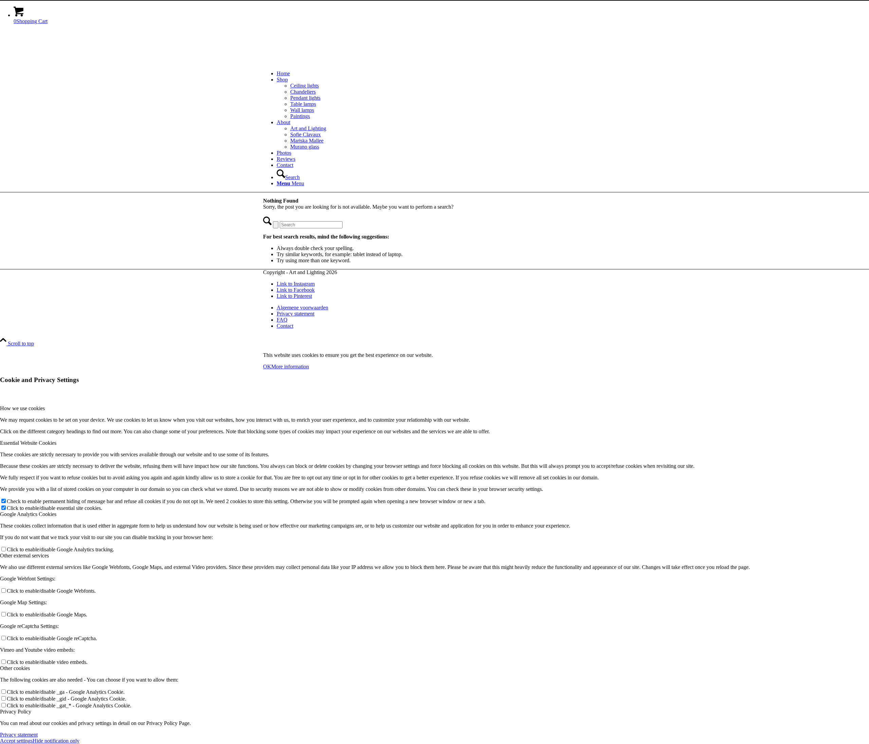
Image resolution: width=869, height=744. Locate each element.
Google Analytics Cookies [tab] (28, 514)
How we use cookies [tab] (22, 408)
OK (267, 366)
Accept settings (16, 741)
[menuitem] (441, 74)
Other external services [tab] (24, 555)
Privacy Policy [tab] (15, 711)
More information (290, 366)
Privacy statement (19, 735)
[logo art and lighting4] (314, 62)
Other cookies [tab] (15, 668)
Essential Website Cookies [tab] (28, 443)
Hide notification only (56, 741)
